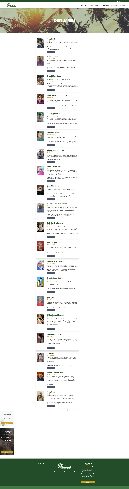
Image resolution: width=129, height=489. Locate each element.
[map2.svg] (64, 471)
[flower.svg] (54, 471)
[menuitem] (84, 5)
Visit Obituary (51, 51)
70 (73, 410)
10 (68, 410)
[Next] (78, 410)
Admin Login (69, 487)
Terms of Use (65, 487)
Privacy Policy (60, 487)
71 (75, 410)
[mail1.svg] (75, 471)
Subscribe (7, 423)
